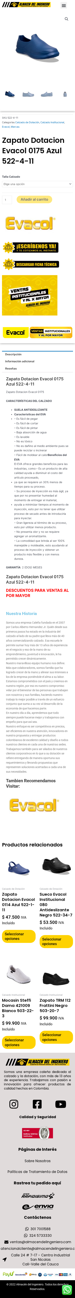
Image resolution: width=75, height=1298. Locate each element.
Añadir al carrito (34, 199)
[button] (63, 5)
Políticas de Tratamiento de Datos (37, 1171)
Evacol (6, 126)
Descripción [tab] (13, 354)
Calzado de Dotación (27, 122)
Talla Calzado (11, 176)
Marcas (15, 126)
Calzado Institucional (52, 122)
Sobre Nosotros (38, 1161)
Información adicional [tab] (19, 361)
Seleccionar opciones (14, 936)
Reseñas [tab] (11, 368)
